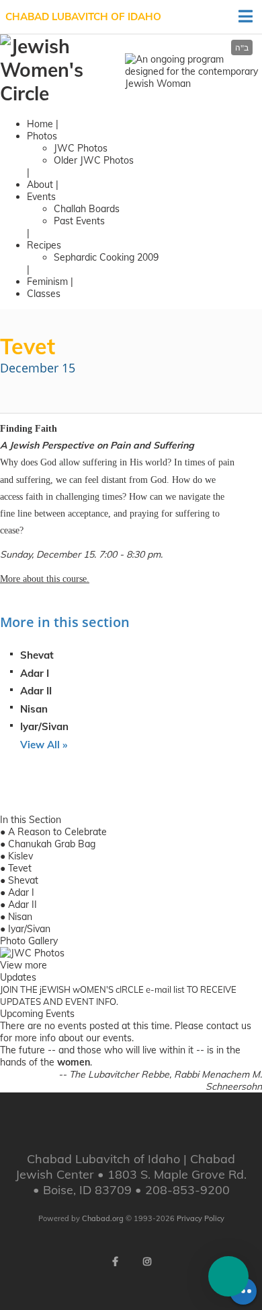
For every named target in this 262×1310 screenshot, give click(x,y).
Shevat (37, 655)
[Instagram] (147, 1261)
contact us (228, 1026)
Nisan (34, 708)
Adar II (36, 690)
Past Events (79, 221)
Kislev (20, 856)
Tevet (20, 868)
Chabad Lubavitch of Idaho (83, 16)
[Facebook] (115, 1261)
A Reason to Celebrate (57, 832)
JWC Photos (80, 148)
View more (23, 965)
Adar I (34, 673)
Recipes (44, 245)
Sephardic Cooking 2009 (106, 257)
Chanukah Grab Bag (51, 844)
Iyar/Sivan (44, 726)
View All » (43, 744)
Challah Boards (87, 209)
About (40, 184)
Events (41, 197)
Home (40, 124)
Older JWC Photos (94, 160)
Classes (43, 294)
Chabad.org (103, 1218)
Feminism (47, 281)
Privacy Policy (200, 1218)
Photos (42, 136)
